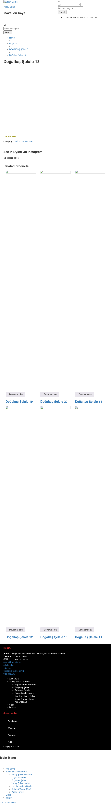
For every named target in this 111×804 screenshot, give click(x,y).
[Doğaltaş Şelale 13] (4, 68)
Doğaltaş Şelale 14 (88, 401)
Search (62, 12)
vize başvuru (9, 673)
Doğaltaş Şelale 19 (19, 401)
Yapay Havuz (21, 701)
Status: (6, 136)
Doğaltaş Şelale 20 (53, 401)
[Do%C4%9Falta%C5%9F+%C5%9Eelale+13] (6, 68)
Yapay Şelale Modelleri (19, 681)
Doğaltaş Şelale (22, 687)
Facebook (12, 721)
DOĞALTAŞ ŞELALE (23, 141)
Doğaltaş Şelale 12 (19, 637)
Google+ (11, 735)
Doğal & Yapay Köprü (25, 698)
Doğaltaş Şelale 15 (53, 637)
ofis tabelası (8, 665)
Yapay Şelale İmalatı (24, 693)
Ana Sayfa (14, 678)
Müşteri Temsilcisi (74, 17)
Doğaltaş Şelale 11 (88, 637)
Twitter (11, 742)
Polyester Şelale (22, 690)
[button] (8, 802)
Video (11, 704)
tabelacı (7, 667)
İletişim (12, 707)
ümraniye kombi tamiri (13, 670)
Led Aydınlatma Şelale (25, 696)
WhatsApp (12, 728)
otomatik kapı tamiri (12, 662)
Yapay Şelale (9, 6)
